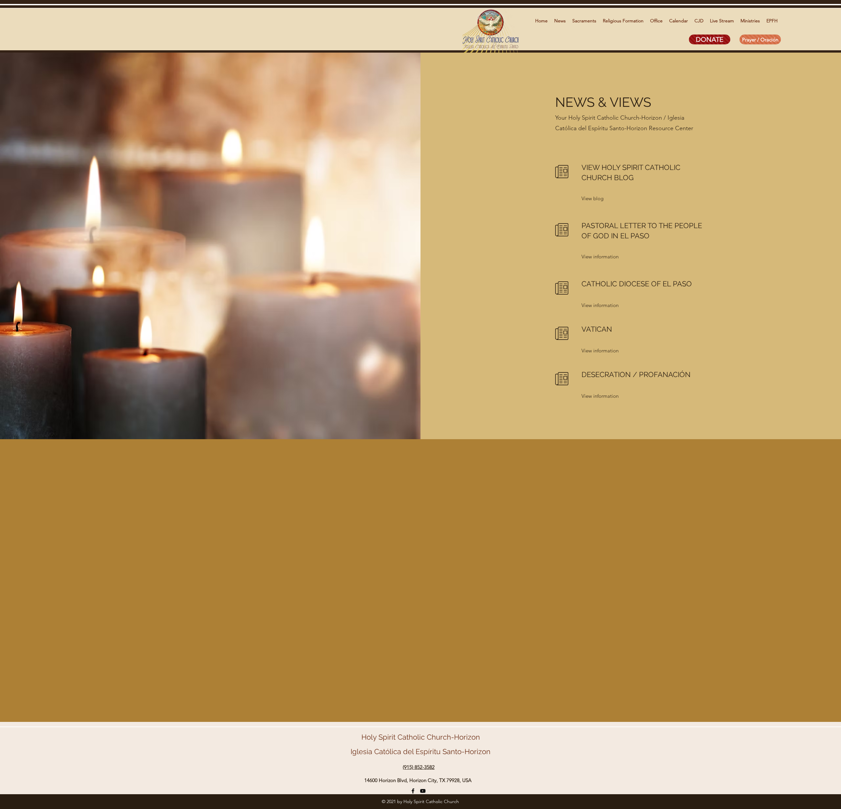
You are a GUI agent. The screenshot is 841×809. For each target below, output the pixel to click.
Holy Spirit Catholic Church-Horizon (420, 737)
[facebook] (413, 791)
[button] (560, 21)
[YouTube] (423, 791)
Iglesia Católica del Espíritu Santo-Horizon (420, 751)
